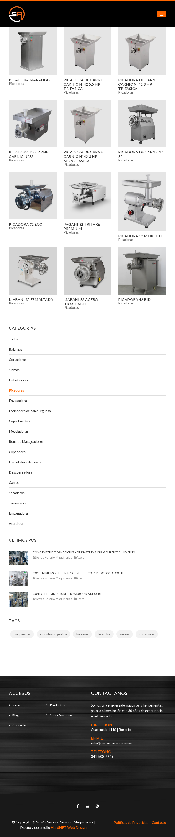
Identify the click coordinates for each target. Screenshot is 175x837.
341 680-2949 (102, 756)
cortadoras (146, 634)
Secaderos (17, 493)
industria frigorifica (53, 634)
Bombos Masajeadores (26, 441)
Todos (13, 339)
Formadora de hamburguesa (30, 411)
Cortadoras (17, 359)
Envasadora (18, 400)
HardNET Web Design (69, 827)
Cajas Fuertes (19, 421)
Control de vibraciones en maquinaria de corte (68, 593)
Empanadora (18, 513)
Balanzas (16, 349)
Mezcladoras (18, 431)
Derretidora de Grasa (25, 462)
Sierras (14, 370)
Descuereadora (20, 472)
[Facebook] (78, 806)
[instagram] (97, 806)
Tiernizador (18, 503)
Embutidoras (18, 380)
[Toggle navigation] (161, 14)
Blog (15, 715)
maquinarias (22, 634)
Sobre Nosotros (61, 715)
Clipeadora (17, 452)
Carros (14, 482)
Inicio (16, 705)
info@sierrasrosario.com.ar (111, 743)
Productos (57, 705)
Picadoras (16, 84)
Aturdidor (16, 523)
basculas (104, 634)
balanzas (82, 634)
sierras (124, 634)
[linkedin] (88, 806)
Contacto (19, 725)
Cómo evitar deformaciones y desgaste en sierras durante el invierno (84, 552)
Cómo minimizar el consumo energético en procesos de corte (78, 573)
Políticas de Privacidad (131, 822)
